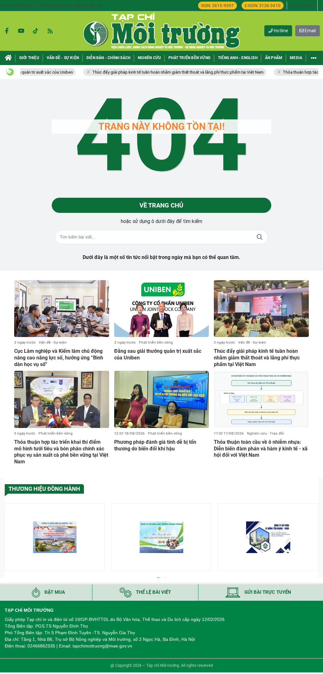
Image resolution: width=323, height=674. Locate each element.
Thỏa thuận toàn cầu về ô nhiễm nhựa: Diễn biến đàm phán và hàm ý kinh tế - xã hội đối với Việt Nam (261, 448)
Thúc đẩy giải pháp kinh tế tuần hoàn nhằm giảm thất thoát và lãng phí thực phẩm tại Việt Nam (164, 72)
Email (310, 30)
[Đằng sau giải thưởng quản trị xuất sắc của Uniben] (161, 308)
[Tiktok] (36, 31)
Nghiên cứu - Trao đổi (265, 433)
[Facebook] (7, 31)
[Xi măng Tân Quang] (268, 537)
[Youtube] (21, 31)
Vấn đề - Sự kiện (53, 342)
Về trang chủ (161, 205)
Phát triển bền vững (156, 342)
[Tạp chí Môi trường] (161, 31)
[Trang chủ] (8, 58)
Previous (9, 538)
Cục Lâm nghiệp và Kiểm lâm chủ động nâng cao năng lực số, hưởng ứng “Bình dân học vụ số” (58, 357)
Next (313, 538)
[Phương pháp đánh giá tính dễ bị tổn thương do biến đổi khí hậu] (161, 399)
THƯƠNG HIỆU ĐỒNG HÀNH (44, 488)
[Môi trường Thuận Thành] (161, 537)
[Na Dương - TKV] (55, 537)
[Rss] (50, 31)
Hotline (280, 30)
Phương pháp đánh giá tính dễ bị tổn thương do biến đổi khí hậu (155, 445)
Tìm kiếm (259, 237)
